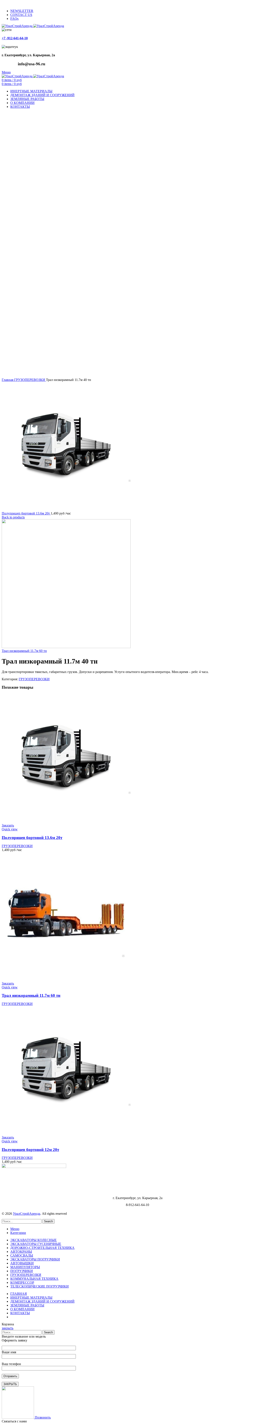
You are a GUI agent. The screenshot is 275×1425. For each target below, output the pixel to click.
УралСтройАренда (26, 1213)
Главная (8, 380)
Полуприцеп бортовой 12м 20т (30, 1149)
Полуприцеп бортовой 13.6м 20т (26, 513)
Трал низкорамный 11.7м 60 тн (24, 651)
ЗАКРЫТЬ (10, 1384)
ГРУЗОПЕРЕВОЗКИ (30, 380)
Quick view (10, 829)
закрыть (7, 1328)
